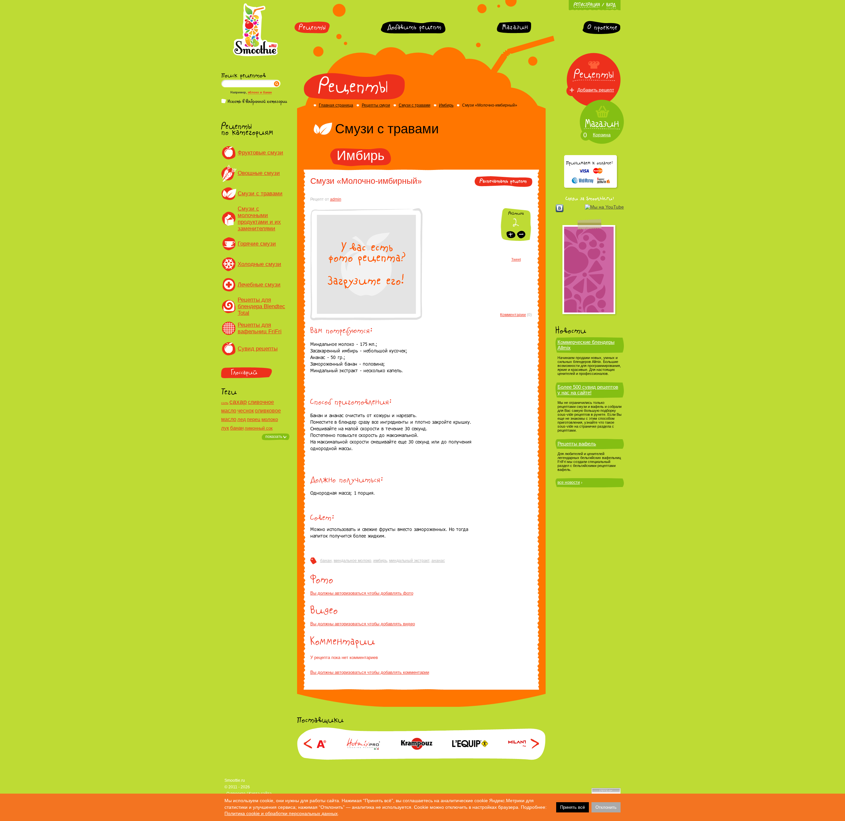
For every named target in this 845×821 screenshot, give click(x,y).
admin (335, 199)
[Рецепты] (312, 27)
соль (224, 403)
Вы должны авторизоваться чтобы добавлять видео (362, 623)
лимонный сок (259, 428)
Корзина (602, 134)
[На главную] (255, 55)
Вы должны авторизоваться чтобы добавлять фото (361, 593)
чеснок (245, 410)
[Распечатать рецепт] (503, 186)
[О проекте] (601, 27)
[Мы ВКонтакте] (559, 208)
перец (253, 419)
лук (225, 428)
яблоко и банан (260, 92)
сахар (238, 401)
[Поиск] (277, 83)
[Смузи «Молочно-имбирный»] (366, 312)
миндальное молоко (352, 560)
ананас (438, 560)
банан (237, 428)
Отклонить (606, 807)
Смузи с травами (414, 105)
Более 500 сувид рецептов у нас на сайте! (588, 389)
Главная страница (336, 105)
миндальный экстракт (409, 560)
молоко (269, 419)
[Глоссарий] (255, 372)
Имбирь (446, 105)
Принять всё (572, 807)
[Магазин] (514, 27)
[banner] (589, 269)
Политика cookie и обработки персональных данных (281, 813)
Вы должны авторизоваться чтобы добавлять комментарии (369, 672)
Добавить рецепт (595, 89)
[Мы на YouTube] (604, 207)
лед (241, 419)
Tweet (516, 259)
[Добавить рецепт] (413, 27)
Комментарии (513, 314)
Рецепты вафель (577, 443)
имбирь (380, 560)
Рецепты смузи (376, 105)
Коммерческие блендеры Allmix (586, 344)
